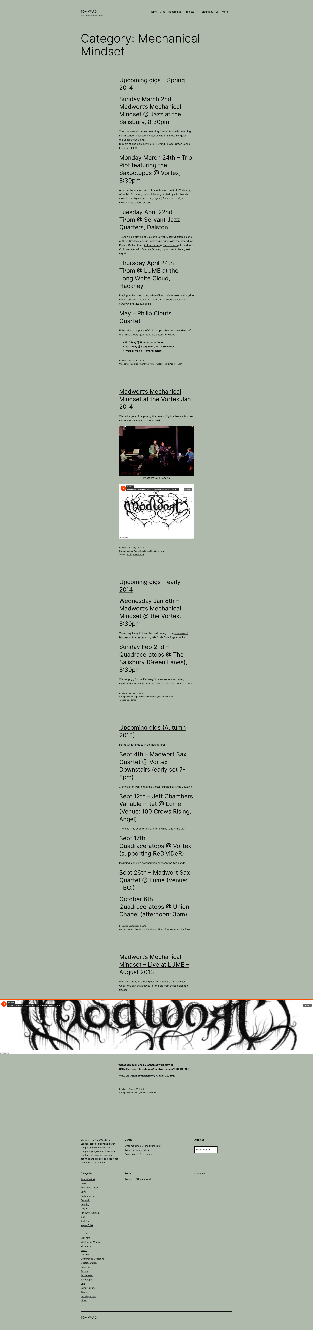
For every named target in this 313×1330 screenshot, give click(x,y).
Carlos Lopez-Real (159, 330)
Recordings (174, 11)
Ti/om (179, 364)
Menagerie (86, 1246)
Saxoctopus (170, 364)
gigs (136, 364)
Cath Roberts (170, 245)
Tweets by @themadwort (138, 1179)
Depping (85, 1204)
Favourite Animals (90, 1213)
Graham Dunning (151, 249)
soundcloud (138, 554)
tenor (133, 700)
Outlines (85, 1254)
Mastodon (199, 1173)
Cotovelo (85, 1200)
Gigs (162, 11)
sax (128, 700)
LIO (82, 1229)
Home (153, 11)
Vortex (183, 190)
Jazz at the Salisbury (154, 683)
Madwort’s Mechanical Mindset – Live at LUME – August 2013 (154, 964)
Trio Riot (172, 190)
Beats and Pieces (89, 1187)
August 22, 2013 (166, 1075)
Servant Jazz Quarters (170, 236)
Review (84, 1271)
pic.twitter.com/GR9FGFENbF (172, 1069)
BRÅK (84, 1192)
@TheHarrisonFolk (130, 1069)
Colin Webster (127, 249)
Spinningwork (88, 1288)
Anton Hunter (152, 245)
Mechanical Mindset (148, 364)
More (225, 11)
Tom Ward (89, 11)
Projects (189, 11)
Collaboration (88, 1196)
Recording (86, 1267)
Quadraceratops (165, 696)
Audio (136, 551)
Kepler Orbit (87, 1225)
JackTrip (85, 1221)
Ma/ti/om (85, 1238)
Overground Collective (92, 1258)
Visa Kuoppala (142, 303)
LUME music (174, 981)
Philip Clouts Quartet (136, 334)
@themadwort (155, 1064)
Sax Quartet (186, 929)
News (160, 364)
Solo (83, 1283)
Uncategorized (88, 1296)
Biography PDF (210, 11)
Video (84, 1300)
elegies (84, 1208)
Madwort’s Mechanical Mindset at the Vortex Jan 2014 (155, 399)
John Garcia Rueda (162, 299)
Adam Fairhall (88, 1179)
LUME (84, 1233)
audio (129, 554)
